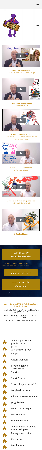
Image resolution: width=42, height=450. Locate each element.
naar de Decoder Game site (21, 284)
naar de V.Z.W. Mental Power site (21, 254)
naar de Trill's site (21, 272)
